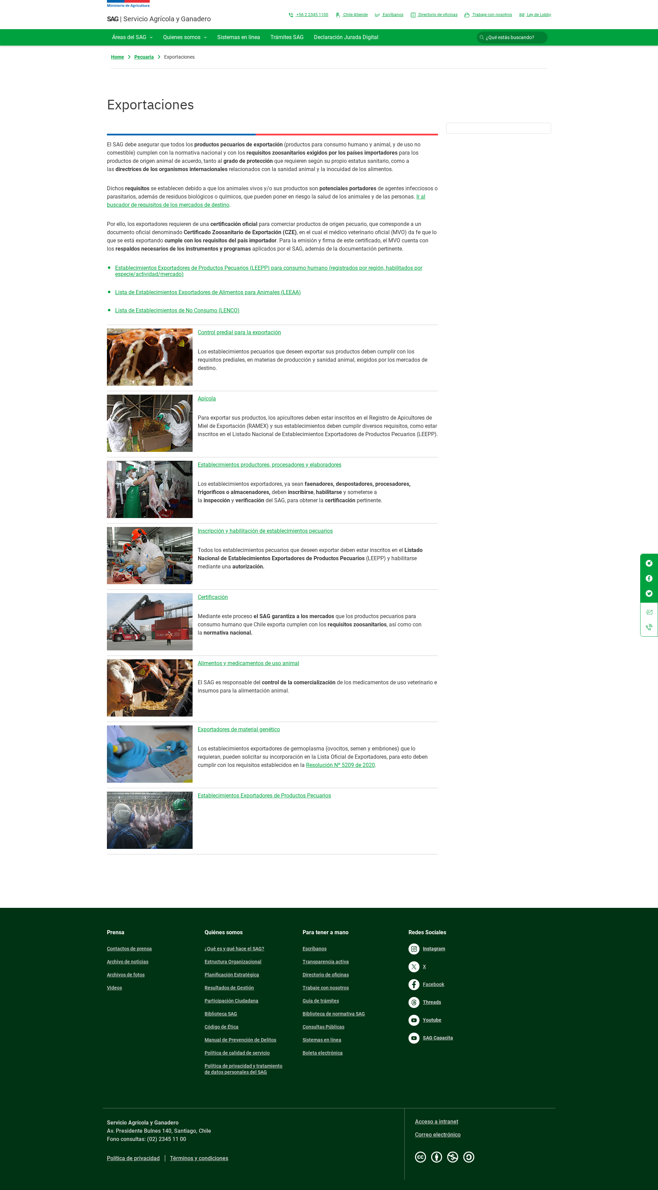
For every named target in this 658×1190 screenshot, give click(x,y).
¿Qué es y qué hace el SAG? (234, 948)
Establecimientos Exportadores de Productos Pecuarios (264, 795)
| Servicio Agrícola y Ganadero (159, 19)
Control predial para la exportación (239, 332)
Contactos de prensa (129, 948)
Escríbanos (392, 14)
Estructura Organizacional (233, 961)
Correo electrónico (438, 1134)
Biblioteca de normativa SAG (334, 1014)
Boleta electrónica (323, 1053)
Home (117, 57)
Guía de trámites (321, 1000)
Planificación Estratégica (232, 974)
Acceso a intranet (436, 1121)
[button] (132, 37)
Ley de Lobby (538, 14)
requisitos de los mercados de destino (183, 205)
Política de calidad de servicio (237, 1053)
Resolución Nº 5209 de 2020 (340, 765)
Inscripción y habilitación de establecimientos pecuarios (265, 531)
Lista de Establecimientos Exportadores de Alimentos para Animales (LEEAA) (208, 292)
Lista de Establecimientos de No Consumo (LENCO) (177, 310)
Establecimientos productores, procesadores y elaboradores (269, 464)
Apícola (207, 398)
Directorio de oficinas (437, 14)
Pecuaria (144, 57)
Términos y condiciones (199, 1158)
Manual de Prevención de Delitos (240, 1040)
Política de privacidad (133, 1158)
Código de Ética (222, 1027)
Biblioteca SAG (221, 1014)
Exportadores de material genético (239, 729)
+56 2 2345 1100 (311, 14)
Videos (114, 987)
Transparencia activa (326, 961)
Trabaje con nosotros (492, 14)
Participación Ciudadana (231, 1000)
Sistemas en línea (322, 1040)
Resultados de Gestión (229, 987)
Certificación (213, 597)
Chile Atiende (355, 14)
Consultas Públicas (323, 1027)
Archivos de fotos (126, 974)
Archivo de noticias (127, 961)
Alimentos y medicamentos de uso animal (248, 663)
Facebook (433, 984)
